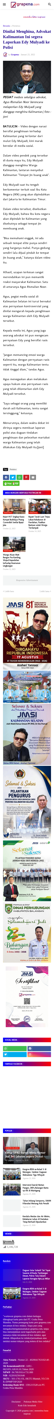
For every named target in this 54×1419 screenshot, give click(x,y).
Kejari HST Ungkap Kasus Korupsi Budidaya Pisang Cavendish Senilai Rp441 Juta (13, 520)
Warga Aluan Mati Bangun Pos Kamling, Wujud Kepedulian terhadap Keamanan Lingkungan (12, 560)
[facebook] (39, 1048)
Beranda (6, 26)
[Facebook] (6, 477)
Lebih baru (9, 591)
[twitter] (15, 1054)
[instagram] (39, 1054)
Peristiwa (16, 26)
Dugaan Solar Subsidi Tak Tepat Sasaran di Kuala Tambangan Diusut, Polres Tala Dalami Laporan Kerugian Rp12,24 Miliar (36, 1274)
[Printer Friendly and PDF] (11, 483)
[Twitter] (13, 477)
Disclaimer (16, 1402)
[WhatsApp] (19, 477)
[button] (4, 4)
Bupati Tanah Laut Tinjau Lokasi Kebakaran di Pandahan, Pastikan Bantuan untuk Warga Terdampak (39, 522)
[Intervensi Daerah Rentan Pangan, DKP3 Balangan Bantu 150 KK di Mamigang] (12, 1190)
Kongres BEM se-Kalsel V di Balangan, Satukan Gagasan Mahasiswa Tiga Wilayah (35, 1172)
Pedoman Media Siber (33, 1402)
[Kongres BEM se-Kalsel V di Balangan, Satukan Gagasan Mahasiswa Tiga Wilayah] (12, 1174)
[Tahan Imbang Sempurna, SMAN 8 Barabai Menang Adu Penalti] (12, 1205)
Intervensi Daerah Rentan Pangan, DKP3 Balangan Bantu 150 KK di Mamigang (35, 1188)
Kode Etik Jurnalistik (27, 1405)
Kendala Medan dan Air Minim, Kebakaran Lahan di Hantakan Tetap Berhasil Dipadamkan (36, 1219)
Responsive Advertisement (27, 580)
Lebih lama (44, 591)
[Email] (33, 477)
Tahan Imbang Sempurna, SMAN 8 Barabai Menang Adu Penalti (37, 1202)
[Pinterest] (26, 477)
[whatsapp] (15, 1048)
